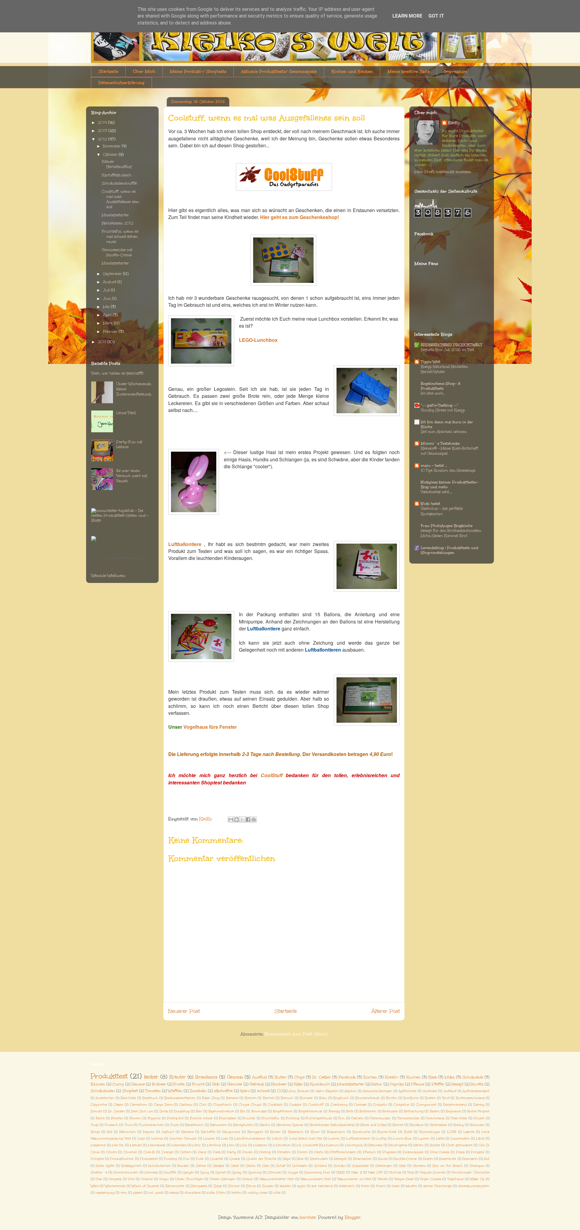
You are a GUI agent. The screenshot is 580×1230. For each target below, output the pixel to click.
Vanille (383, 1179)
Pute (200, 1158)
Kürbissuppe (429, 1132)
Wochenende (115, 1186)
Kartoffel (208, 1132)
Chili (202, 1104)
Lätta (440, 1138)
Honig (95, 1132)
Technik (395, 1172)
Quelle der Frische (261, 1158)
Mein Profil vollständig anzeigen (442, 171)
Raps (287, 1158)
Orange (167, 1152)
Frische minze (201, 1118)
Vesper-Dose (404, 1179)
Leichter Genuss (183, 1138)
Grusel (479, 1118)
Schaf (280, 1165)
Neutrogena (397, 1145)
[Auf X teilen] (242, 819)
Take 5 (356, 1172)
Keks (298, 1084)
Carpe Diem (163, 1104)
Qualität (216, 1158)
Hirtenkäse (438, 1125)
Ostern (186, 1152)
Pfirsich (369, 1152)
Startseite (108, 71)
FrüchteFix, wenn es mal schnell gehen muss (120, 236)
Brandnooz (206, 1077)
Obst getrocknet (459, 1145)
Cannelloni (138, 1104)
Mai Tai (118, 1145)
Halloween (218, 1125)
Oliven (111, 1152)
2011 (103, 341)
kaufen (411, 1186)
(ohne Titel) (126, 413)
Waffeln (175, 1090)
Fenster (117, 1118)
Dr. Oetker (321, 1077)
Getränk (257, 1084)
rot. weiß (156, 1192)
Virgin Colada (430, 1179)
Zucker (268, 1186)
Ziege (218, 1186)
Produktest (149, 1158)
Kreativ (391, 1077)
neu (124, 1192)
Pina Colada (440, 1152)
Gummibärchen (151, 1125)
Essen (435, 1111)
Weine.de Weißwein (108, 575)
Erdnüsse (390, 1111)
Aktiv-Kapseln (327, 1091)
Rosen (428, 1158)
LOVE (451, 1132)
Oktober (111, 154)
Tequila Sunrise (433, 1172)
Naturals (375, 1145)
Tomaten (153, 1090)
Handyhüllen (243, 1125)
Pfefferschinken (343, 1152)
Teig (410, 1172)
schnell (263, 1090)
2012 (103, 139)
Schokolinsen (103, 1090)
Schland (320, 1165)
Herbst (397, 1125)
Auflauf (449, 1091)
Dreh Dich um (142, 1111)
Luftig (381, 1138)
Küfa (408, 1132)
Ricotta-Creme (405, 1158)
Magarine (98, 1145)
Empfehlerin (282, 1111)
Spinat (220, 1172)
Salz (265, 1165)
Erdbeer (159, 1084)
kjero (245, 1090)
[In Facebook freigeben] (248, 819)
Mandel (136, 1145)
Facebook (347, 1077)
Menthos (214, 1145)
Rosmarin (470, 1158)
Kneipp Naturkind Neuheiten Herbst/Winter (444, 369)
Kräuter (177, 1077)
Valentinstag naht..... (436, 491)
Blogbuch (341, 1098)
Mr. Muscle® (307, 1145)
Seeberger (383, 1165)
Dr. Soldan (116, 1111)
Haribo (264, 1125)
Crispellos (401, 1104)
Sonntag (151, 1172)
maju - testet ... (434, 465)
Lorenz (334, 1138)
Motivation (282, 1145)
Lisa (224, 1138)
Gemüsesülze (408, 1118)
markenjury (104, 1192)
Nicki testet (430, 503)
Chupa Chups (250, 1104)
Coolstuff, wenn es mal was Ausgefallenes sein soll (120, 199)
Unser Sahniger (222, 1179)
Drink (164, 1111)
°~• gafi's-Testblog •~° (440, 405)
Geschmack (435, 1118)
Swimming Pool (317, 1172)
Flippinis (154, 1118)
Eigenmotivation (221, 1111)
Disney (478, 1104)
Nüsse (435, 1145)
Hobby (458, 1125)
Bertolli (269, 1098)
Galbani (357, 1118)
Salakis (218, 1165)
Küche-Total (387, 1132)
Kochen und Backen (352, 71)
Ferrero (135, 1118)
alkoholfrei (223, 1090)
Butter (280, 1077)
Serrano (419, 1165)
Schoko (339, 1165)
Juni (107, 298)
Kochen (370, 1077)
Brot (446, 1098)
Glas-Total (459, 1118)
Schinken (299, 1165)
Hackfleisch (194, 1125)
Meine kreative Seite (409, 71)
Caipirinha (99, 1104)
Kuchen (413, 1077)
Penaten (284, 1152)
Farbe (100, 1118)
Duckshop (182, 1111)
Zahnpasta (199, 1186)
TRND (340, 1172)
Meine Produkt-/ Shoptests (198, 71)
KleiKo (453, 122)
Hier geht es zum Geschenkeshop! (299, 217)
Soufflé (170, 1172)
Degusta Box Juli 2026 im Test (447, 349)
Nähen (418, 1145)
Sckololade (360, 1165)
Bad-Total (128, 1098)
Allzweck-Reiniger (377, 1091)
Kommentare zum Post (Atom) (296, 1034)
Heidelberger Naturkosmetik (331, 1125)
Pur (186, 1158)
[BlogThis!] (237, 819)
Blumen (98, 1084)
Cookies (295, 1104)
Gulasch (111, 1125)
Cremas (360, 1104)
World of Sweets (145, 1186)
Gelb (216, 1084)
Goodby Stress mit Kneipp (443, 410)
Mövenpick (353, 1145)
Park (217, 1152)
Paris (202, 1152)
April (108, 314)
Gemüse (234, 1084)
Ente (349, 1111)
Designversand (455, 1104)
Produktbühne (122, 1158)
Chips (299, 1077)
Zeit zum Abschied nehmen (443, 431)
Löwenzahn (460, 1138)
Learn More (407, 16)
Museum (331, 1145)
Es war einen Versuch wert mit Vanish (131, 475)
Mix (243, 1145)
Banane (232, 1098)
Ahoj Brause (298, 1091)
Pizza (460, 1152)
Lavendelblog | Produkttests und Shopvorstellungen (449, 550)
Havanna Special (289, 1125)
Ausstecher (104, 1098)
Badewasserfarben (179, 1098)
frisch (381, 1186)
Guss (174, 1125)
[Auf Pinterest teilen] (254, 819)
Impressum (455, 71)
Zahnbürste (174, 1186)
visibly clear (257, 1192)
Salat (235, 1165)
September (113, 273)
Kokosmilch (336, 1132)
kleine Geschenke (438, 1186)
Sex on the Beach (447, 1165)
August (110, 282)
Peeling (265, 1152)
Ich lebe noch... (433, 393)
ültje (277, 1192)
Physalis (389, 1152)
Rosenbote (447, 1158)
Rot (486, 1158)
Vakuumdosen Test (315, 1179)
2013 (103, 130)
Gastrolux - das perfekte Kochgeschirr (442, 511)
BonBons (410, 1098)
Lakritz (469, 1132)
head (395, 1186)
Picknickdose (413, 1152)
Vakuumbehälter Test (276, 1179)
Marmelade (157, 1145)
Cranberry (338, 1104)
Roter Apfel (105, 1165)
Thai (98, 1179)
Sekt (402, 1165)
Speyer (188, 1172)
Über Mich (144, 71)
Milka (450, 1077)
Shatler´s (99, 1172)
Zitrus (251, 1186)
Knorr (315, 1132)
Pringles (97, 1158)
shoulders (193, 1192)
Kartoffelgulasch (116, 175)
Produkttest (109, 1076)
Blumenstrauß (367, 1098)
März (108, 323)
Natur (377, 1084)
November (112, 146)
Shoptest (130, 1090)
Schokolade (472, 1077)
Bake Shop (210, 1098)
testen (236, 1192)
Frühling (292, 1118)
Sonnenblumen (125, 1172)
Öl (279, 1090)
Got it (436, 16)
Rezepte (340, 1158)
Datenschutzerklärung (121, 83)
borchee (308, 1217)
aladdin (285, 1186)
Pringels (477, 1152)
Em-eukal (259, 1111)
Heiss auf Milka (373, 1125)
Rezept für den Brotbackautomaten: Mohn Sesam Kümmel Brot (451, 533)
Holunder (477, 1125)
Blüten (391, 1098)
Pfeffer (438, 1084)
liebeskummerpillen (473, 1186)
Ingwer (148, 1132)
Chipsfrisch (222, 1104)
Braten (430, 1098)
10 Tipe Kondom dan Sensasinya (448, 470)
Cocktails (275, 1104)
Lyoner (424, 1138)
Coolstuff (316, 1104)
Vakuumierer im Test (354, 1179)
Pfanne (417, 1084)
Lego (141, 1138)
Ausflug (259, 1077)
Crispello (380, 1104)
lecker (151, 1076)
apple (301, 1186)
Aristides (430, 1091)
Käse (432, 1077)
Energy (334, 1111)
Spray (236, 1172)
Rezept (457, 1084)
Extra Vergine (478, 1111)
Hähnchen (127, 1132)
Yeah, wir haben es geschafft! (117, 373)
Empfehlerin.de (310, 1111)
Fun (341, 1118)
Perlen (302, 1152)
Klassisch (295, 1132)
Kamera (187, 1132)
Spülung (255, 1172)
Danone (138, 1084)
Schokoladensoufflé (119, 183)
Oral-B (149, 1152)
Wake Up (477, 1179)
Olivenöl (130, 1152)
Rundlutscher (159, 1165)
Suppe (293, 1172)
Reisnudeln (319, 1158)
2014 (103, 122)
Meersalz (179, 1145)
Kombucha (361, 1132)
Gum (128, 1125)
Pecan (248, 1152)
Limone (209, 1138)
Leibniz (157, 1138)
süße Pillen (216, 1192)
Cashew (185, 1104)
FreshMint (175, 1118)
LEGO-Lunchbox (258, 339)
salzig (174, 1192)
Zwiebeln (198, 1090)
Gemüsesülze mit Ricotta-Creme (117, 252)
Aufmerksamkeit (475, 1091)
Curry (118, 1084)
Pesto (318, 1152)
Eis (242, 1111)
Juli (107, 290)
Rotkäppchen (131, 1165)
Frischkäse (227, 1118)
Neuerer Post (184, 1011)
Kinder (275, 1132)
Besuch (287, 1098)
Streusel (275, 1172)
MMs (480, 1138)
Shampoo (476, 1165)
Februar (111, 331)
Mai (107, 306)
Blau (323, 1098)
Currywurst (426, 1104)
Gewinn (235, 1077)
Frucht (198, 1084)
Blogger (353, 1217)
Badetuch (150, 1098)
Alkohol (350, 1091)
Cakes (118, 1104)
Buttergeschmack (470, 1098)
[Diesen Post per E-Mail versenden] (231, 819)
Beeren (250, 1098)
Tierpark (114, 1179)
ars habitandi (322, 1186)
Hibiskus (416, 1125)
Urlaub (247, 1179)
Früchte (249, 1118)
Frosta (179, 1084)
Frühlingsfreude (319, 1118)
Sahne (201, 1165)
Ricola (383, 1158)
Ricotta (477, 1084)
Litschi (277, 1138)
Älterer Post (386, 1011)
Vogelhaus (455, 1179)
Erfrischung (414, 1111)
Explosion (453, 1111)
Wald (94, 1186)
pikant (138, 1192)
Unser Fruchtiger (189, 1179)
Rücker (183, 1165)
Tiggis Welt (430, 361)
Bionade (306, 1098)
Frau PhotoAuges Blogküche (446, 525)
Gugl (94, 1125)
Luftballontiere (184, 544)
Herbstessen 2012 (118, 223)
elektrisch (347, 1186)
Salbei (251, 1165)
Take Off (375, 1172)
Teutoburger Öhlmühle (470, 1172)
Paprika (397, 1084)
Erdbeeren (367, 1111)
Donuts (96, 1111)
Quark (234, 1158)
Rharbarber (362, 1158)
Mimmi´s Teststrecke (440, 443)
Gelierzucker (380, 1118)
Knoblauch (320, 1084)
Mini (230, 1145)
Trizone (147, 1179)
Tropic (164, 1179)
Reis (300, 1158)
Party (231, 1152)
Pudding (170, 1158)
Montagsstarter (115, 215)
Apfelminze (407, 1091)
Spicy (204, 1172)
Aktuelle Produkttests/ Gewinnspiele (279, 71)
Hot (109, 1132)
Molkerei (260, 1145)
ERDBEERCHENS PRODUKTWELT (451, 344)
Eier (199, 1111)
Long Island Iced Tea (305, 1138)
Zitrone (234, 1186)
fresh (365, 1186)
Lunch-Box (402, 1138)
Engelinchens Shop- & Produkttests (440, 386)
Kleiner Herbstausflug (117, 164)
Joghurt (167, 1132)
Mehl (196, 1145)
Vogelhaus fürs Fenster (210, 726)
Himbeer (279, 1084)
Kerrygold (255, 1132)
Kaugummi (231, 1132)
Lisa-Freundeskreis (249, 1138)
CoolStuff (271, 775)
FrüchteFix (270, 1118)
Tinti (131, 1179)
